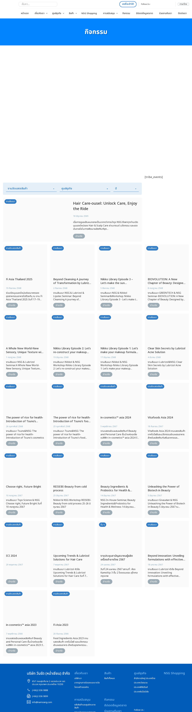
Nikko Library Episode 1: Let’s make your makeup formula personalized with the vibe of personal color (119, 354)
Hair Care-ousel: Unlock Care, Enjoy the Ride (105, 206)
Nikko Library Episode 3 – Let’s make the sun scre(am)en (116, 283)
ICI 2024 (11, 556)
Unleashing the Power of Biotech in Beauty (163, 489)
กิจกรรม (126, 13)
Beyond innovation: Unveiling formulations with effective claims (166, 559)
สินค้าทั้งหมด (109, 678)
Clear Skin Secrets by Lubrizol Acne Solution (166, 350)
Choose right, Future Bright (23, 487)
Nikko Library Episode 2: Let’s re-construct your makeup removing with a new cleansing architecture (72, 354)
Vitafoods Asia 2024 (160, 418)
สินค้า (71, 13)
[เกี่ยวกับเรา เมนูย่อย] (47, 13)
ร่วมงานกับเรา (165, 13)
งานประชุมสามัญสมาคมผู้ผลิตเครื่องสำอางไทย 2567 (116, 558)
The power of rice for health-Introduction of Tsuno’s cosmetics (24, 421)
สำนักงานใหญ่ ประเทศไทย (144, 678)
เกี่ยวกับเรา (40, 13)
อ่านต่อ (78, 236)
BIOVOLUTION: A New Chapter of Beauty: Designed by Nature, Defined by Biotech (166, 285)
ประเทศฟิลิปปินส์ (141, 687)
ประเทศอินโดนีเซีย (141, 691)
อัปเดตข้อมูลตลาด (144, 13)
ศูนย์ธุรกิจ (56, 13)
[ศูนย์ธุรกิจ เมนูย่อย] (63, 13)
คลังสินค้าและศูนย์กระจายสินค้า (85, 706)
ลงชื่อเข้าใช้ (128, 4)
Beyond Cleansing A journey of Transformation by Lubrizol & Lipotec (72, 283)
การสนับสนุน (109, 13)
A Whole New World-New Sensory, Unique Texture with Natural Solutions (25, 352)
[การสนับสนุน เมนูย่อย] (117, 13)
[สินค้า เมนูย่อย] (76, 13)
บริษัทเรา (78, 678)
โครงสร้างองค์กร (81, 687)
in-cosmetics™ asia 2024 (115, 418)
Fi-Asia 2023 (60, 625)
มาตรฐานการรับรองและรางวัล (87, 682)
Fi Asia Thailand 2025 (19, 279)
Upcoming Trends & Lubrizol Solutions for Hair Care (71, 558)
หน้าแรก (25, 13)
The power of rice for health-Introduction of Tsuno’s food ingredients (71, 421)
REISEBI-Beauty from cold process (70, 489)
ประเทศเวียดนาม (141, 682)
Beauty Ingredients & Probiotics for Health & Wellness (115, 490)
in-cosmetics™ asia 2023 (21, 625)
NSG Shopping (89, 13)
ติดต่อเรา (182, 13)
